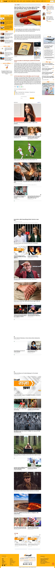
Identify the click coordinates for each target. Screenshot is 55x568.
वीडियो (3, 560)
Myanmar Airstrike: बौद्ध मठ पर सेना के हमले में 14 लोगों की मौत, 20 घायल (34, 544)
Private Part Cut (32, 92)
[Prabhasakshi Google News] (40, 26)
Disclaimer (11, 560)
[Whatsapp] (21, 87)
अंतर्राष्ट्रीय (12, 1)
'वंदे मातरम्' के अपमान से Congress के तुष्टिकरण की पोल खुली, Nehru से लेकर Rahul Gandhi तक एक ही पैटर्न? (50, 8)
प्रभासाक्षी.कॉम (22, 557)
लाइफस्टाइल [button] (33, 1)
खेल (53, 79)
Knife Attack (27, 92)
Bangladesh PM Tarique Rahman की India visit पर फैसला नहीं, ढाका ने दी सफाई (21, 544)
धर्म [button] (44, 1)
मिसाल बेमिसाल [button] (28, 1)
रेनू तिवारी (15, 26)
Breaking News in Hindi (24, 559)
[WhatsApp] (39, 17)
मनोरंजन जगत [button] (38, 1)
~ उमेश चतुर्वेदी (48, 13)
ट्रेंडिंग (7, 31)
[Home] (15, 4)
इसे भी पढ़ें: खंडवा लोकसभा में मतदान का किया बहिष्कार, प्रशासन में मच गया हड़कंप (26, 76)
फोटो (3, 559)
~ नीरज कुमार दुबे (48, 21)
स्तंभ (48, 4)
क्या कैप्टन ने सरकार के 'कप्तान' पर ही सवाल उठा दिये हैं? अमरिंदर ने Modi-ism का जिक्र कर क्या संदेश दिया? (50, 18)
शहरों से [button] (24, 1)
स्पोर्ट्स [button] (18, 1)
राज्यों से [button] (21, 1)
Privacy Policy (12, 562)
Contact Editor (43, 563)
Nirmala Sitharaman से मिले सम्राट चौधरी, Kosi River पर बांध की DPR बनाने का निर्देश (48, 64)
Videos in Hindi (31, 559)
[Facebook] (17, 87)
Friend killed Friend (21, 92)
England (16, 92)
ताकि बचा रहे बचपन (49, 12)
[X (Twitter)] (39, 15)
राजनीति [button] (42, 1)
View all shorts (49, 59)
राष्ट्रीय (9, 1)
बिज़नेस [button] (15, 1)
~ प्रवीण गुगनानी (48, 11)
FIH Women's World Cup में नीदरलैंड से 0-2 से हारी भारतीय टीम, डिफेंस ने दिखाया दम (48, 77)
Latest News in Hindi (31, 558)
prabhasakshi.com (32, 560)
